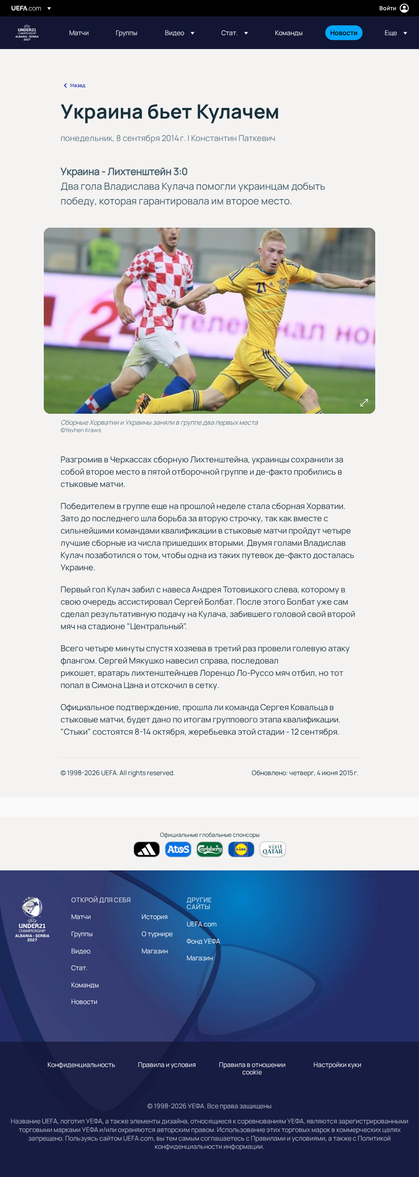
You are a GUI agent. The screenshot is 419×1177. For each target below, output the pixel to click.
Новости (84, 1001)
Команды (85, 984)
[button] (180, 32)
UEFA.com (202, 923)
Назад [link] (77, 85)
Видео (80, 950)
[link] (79, 32)
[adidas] (146, 849)
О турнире (157, 933)
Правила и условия (167, 1064)
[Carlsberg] (209, 849)
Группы (82, 933)
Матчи (81, 916)
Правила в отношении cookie (252, 1068)
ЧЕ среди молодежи (27, 32)
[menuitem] (82, 32)
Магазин (155, 950)
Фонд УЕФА (203, 941)
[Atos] (178, 849)
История (155, 916)
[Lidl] (241, 849)
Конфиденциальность (81, 1064)
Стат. (79, 967)
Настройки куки (337, 1064)
